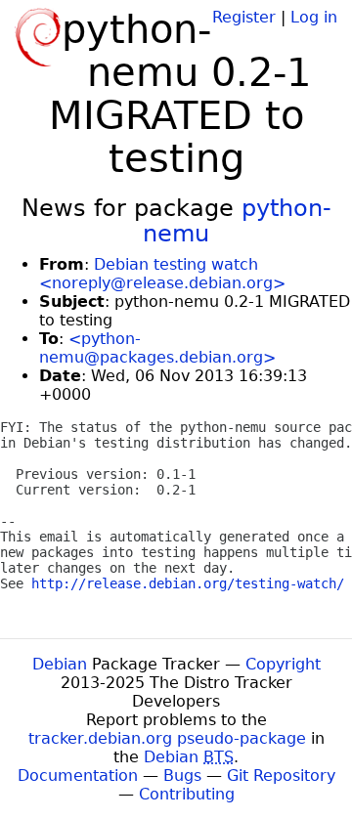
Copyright (283, 664)
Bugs (182, 775)
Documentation (78, 775)
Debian (59, 664)
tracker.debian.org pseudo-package (167, 738)
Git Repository (281, 775)
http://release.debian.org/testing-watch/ (187, 583)
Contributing (187, 794)
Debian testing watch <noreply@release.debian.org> (162, 273)
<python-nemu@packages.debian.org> (157, 347)
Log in (313, 17)
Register (244, 17)
